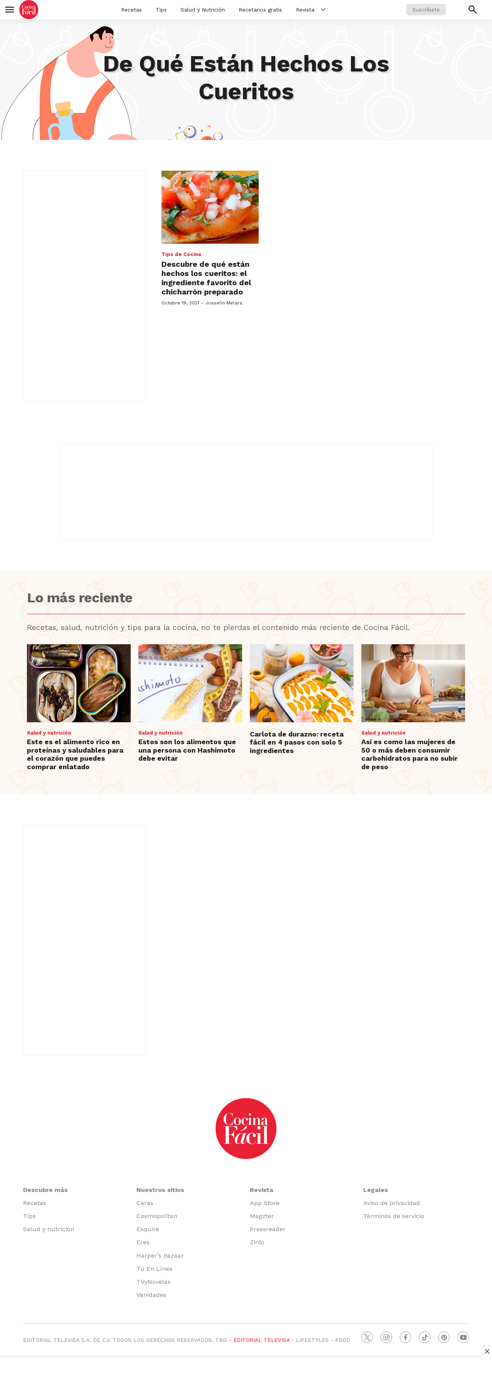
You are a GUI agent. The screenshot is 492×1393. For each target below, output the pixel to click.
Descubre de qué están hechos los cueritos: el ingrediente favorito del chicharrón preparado (206, 277)
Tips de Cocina (181, 254)
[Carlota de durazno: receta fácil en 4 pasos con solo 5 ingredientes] (302, 683)
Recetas (131, 10)
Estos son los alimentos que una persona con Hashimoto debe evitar (187, 750)
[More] (323, 9)
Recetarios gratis (260, 10)
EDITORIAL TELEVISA (261, 1340)
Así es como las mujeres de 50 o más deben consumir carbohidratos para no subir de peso (409, 754)
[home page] (28, 9)
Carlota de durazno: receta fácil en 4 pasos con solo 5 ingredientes (297, 742)
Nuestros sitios (160, 1190)
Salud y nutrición (49, 733)
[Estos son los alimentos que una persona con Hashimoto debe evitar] (190, 683)
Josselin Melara (223, 303)
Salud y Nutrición (203, 10)
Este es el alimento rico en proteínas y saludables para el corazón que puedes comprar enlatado (75, 754)
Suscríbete (426, 10)
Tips (161, 10)
